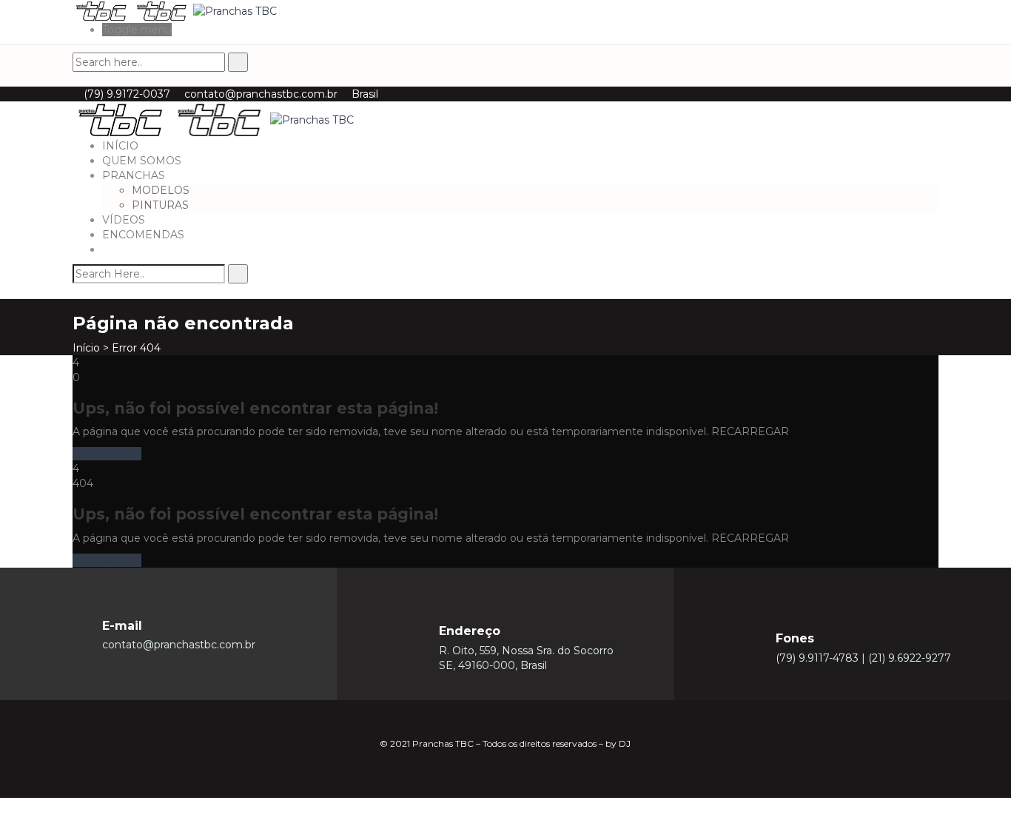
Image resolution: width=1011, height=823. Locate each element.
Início (86, 348)
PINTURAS (160, 205)
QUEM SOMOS (141, 160)
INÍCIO (120, 145)
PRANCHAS (133, 175)
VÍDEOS (123, 219)
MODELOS (160, 190)
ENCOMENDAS (143, 234)
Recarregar (111, 453)
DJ (625, 743)
